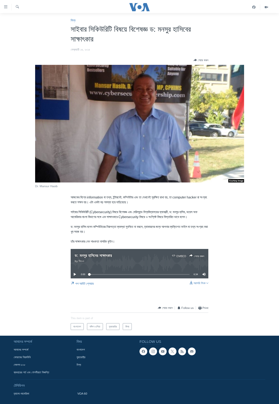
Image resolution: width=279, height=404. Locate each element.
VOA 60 (82, 393)
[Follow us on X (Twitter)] (172, 351)
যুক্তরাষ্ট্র (81, 357)
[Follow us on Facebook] (143, 351)
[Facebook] (254, 7)
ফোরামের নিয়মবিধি (22, 357)
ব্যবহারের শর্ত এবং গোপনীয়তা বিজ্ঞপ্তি (31, 372)
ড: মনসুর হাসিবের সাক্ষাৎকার (93, 255)
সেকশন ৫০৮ (19, 364)
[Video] (266, 7)
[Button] (201, 60)
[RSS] (182, 351)
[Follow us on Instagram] (153, 351)
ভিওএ (81, 261)
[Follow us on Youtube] (163, 351)
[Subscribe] (192, 351)
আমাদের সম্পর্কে (21, 349)
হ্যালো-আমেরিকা (21, 393)
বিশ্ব (73, 20)
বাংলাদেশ (81, 349)
